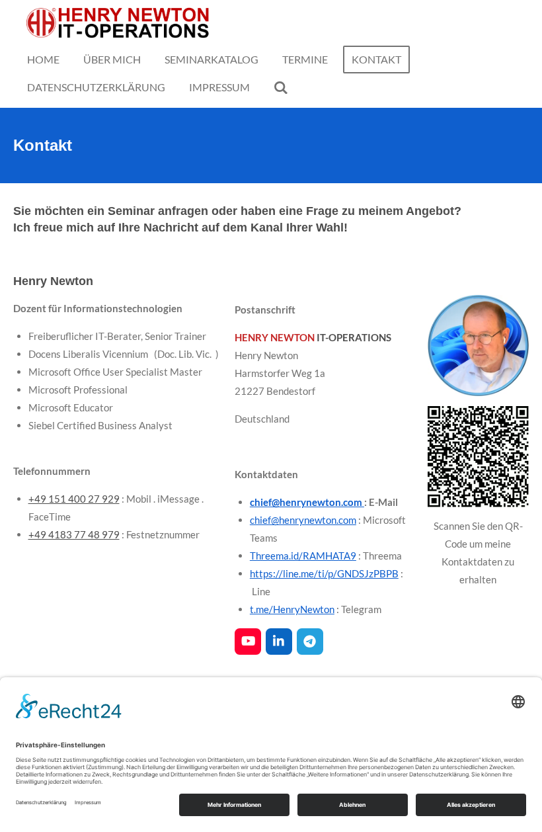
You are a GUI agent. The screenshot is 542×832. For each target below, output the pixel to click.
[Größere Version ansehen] (478, 345)
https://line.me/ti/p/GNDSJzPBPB (324, 573)
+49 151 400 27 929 (74, 499)
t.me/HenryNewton (292, 609)
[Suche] (281, 87)
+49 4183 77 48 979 (74, 534)
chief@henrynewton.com (307, 502)
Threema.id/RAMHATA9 (303, 556)
